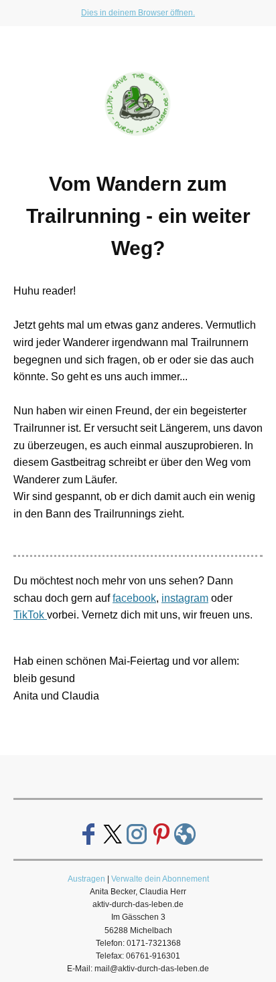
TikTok (30, 615)
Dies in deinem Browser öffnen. (138, 12)
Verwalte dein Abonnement (160, 879)
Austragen (86, 879)
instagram (184, 598)
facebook (134, 598)
